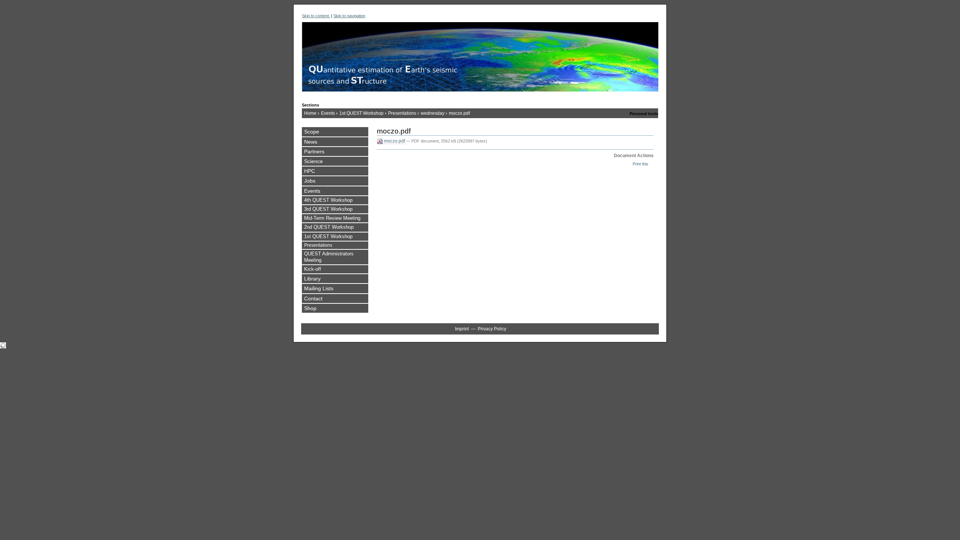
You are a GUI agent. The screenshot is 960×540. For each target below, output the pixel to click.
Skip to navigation (349, 16)
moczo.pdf (394, 141)
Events (328, 113)
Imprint (462, 329)
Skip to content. (316, 16)
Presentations (402, 113)
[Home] (480, 60)
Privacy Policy (492, 329)
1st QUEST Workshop (361, 113)
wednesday (432, 113)
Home (310, 113)
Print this (640, 164)
